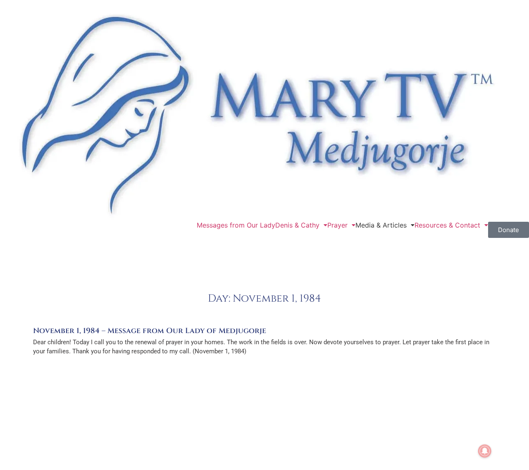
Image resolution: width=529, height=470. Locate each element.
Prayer (337, 225)
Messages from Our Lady (236, 225)
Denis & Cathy (297, 225)
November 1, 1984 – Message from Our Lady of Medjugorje (149, 331)
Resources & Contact (447, 225)
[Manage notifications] (484, 451)
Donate (508, 230)
